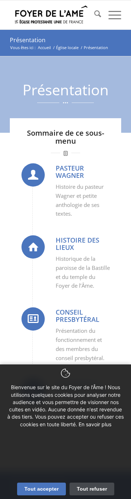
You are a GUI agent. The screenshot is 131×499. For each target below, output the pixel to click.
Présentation (27, 40)
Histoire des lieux (77, 244)
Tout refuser (92, 489)
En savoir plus (95, 424)
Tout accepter (41, 489)
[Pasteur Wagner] (33, 175)
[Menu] (111, 14)
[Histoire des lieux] (33, 247)
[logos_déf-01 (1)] (54, 14)
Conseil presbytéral (77, 316)
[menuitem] (94, 14)
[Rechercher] (94, 14)
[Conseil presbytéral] (33, 319)
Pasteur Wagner (70, 172)
